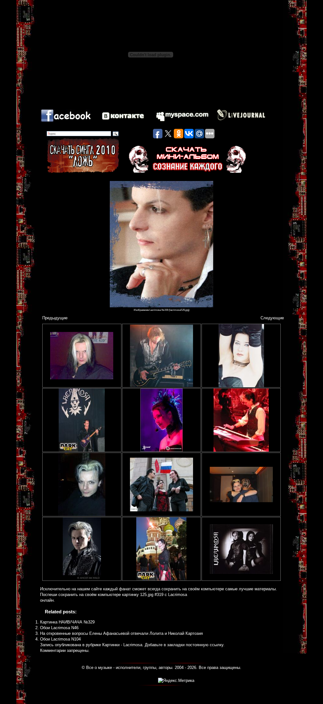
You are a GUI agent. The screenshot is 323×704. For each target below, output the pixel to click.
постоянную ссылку (204, 644)
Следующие (272, 318)
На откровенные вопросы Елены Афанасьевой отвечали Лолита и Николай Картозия (121, 633)
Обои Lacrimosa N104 (60, 639)
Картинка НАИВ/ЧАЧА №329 (67, 622)
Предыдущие (55, 318)
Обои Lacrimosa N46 (59, 627)
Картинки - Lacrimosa (122, 644)
